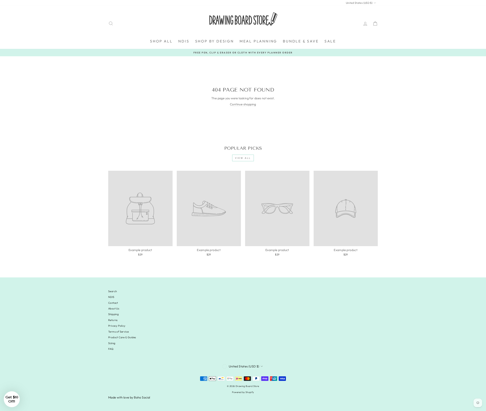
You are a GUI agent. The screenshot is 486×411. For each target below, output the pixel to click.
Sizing (111, 343)
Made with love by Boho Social (129, 397)
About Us (113, 308)
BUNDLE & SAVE (301, 41)
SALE (330, 41)
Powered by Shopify (243, 392)
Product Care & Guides (122, 337)
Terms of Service (118, 331)
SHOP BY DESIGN (214, 41)
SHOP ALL (161, 41)
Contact (113, 303)
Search (112, 291)
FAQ (110, 349)
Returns (113, 320)
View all (243, 158)
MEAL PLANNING (258, 41)
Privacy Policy (116, 325)
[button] (12, 399)
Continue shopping (243, 104)
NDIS (183, 41)
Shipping (113, 314)
